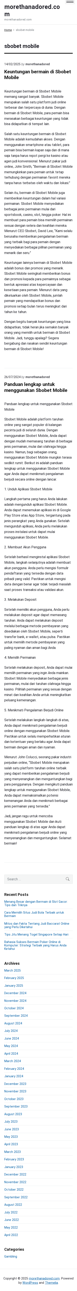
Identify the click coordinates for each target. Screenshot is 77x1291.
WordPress (30, 1282)
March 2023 (12, 1152)
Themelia (51, 1282)
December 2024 (15, 993)
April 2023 (11, 1144)
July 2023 (11, 1121)
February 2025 (14, 978)
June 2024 (11, 1038)
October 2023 (14, 1099)
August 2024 (13, 1023)
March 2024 (12, 1061)
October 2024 (14, 1008)
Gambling (10, 1256)
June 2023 (11, 1129)
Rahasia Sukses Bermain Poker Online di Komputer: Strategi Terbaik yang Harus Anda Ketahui (35, 945)
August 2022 (13, 1204)
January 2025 (13, 985)
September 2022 (16, 1197)
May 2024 (11, 1046)
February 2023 (14, 1159)
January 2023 (13, 1167)
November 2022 (15, 1182)
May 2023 (11, 1136)
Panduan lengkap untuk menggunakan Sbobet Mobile (35, 387)
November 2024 (15, 1000)
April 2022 (11, 1235)
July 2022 (11, 1212)
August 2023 (13, 1114)
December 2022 (15, 1174)
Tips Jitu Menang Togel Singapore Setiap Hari (36, 934)
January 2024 (13, 1076)
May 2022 (11, 1227)
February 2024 (14, 1068)
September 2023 (16, 1106)
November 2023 (15, 1091)
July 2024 (11, 1031)
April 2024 (11, 1053)
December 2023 (15, 1084)
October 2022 (14, 1189)
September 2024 (16, 1015)
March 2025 (12, 970)
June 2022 (11, 1220)
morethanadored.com (44, 1278)
